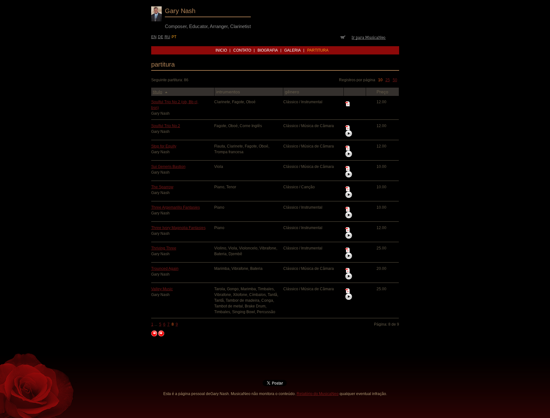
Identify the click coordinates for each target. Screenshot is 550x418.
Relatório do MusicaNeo (318, 394)
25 (387, 80)
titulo (157, 91)
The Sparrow (162, 187)
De (160, 37)
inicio (221, 50)
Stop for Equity (163, 146)
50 (395, 80)
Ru (167, 37)
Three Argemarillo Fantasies (175, 207)
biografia (267, 50)
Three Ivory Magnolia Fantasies (178, 228)
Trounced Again (165, 268)
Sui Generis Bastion (168, 166)
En (154, 37)
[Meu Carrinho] (343, 37)
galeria (292, 50)
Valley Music (162, 289)
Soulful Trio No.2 (165, 126)
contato (242, 50)
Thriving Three (163, 248)
